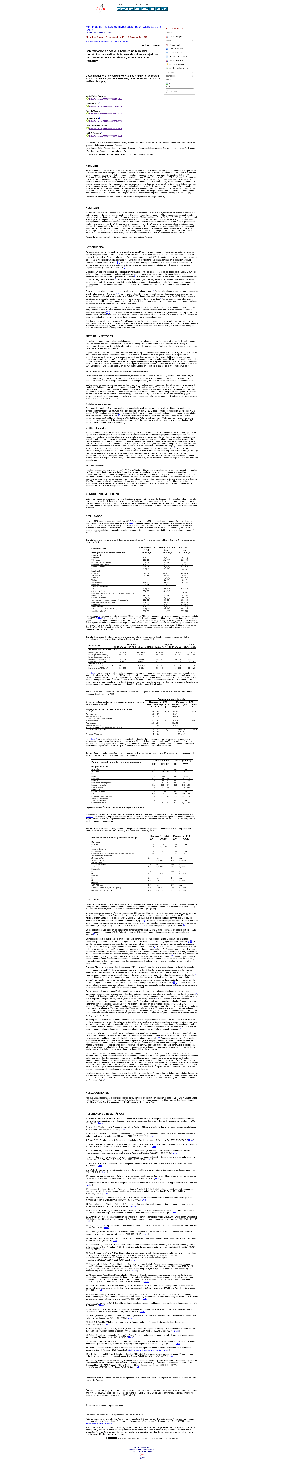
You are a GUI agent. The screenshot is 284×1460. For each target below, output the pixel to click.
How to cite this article (178, 57)
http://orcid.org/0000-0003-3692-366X (105, 121)
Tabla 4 (94, 739)
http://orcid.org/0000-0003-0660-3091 (105, 136)
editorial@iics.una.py (142, 1458)
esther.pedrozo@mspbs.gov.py (99, 1423)
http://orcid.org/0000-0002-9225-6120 (105, 99)
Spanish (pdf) (174, 45)
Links (100, 1123)
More (171, 83)
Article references (176, 53)
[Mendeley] (167, 83)
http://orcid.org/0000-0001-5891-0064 (105, 114)
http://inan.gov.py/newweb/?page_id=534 (145, 1350)
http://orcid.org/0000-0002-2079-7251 (105, 128)
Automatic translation (177, 64)
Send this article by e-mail (179, 68)
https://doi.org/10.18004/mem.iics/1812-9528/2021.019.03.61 (107, 41)
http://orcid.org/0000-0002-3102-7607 (105, 106)
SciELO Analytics (176, 37)
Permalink (173, 91)
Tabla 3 (94, 673)
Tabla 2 (99, 618)
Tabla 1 (131, 523)
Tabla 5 (89, 816)
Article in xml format (177, 49)
